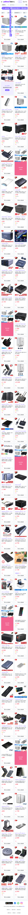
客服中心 (8, 909)
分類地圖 (18, 912)
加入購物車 (8, 39)
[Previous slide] (2, 21)
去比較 (7, 90)
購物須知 (19, 909)
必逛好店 (10, 25)
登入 (20, 1)
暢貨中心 (10, 14)
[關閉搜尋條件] (8, 4)
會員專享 (10, 30)
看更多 (10, 35)
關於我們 (13, 909)
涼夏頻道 (10, 22)
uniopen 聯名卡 (16, 8)
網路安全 (9, 912)
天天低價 (10, 19)
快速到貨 (10, 16)
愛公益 (10, 33)
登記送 (10, 11)
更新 (23, 906)
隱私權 (14, 912)
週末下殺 (10, 27)
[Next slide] (12, 21)
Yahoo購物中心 (9, 2)
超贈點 (25, 8)
